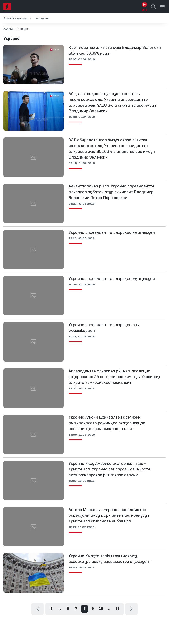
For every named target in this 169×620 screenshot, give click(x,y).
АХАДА (8, 29)
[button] (17, 18)
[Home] (7, 6)
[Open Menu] (162, 6)
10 (101, 609)
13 (118, 609)
